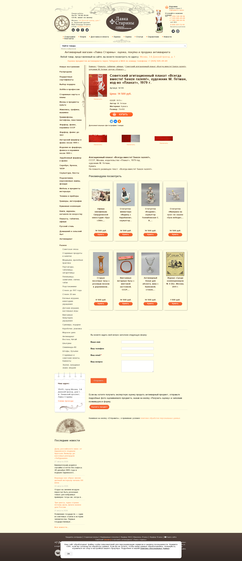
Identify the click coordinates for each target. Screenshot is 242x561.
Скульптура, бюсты (69, 173)
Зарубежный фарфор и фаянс (70, 159)
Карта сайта (171, 537)
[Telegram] (111, 121)
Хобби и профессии (70, 89)
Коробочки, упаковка (72, 328)
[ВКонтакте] (115, 121)
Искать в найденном (68, 48)
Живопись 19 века (140, 537)
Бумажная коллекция (70, 206)
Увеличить (98, 99)
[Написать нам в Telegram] (167, 30)
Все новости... (61, 527)
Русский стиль (67, 226)
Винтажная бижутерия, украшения (67, 318)
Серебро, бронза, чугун (68, 167)
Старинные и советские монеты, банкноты (71, 358)
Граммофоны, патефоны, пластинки (71, 118)
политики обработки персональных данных (160, 418)
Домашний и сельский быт (71, 233)
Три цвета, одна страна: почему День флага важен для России (67, 505)
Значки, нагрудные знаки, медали (71, 366)
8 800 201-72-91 (177, 25)
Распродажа (66, 71)
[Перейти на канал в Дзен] (82, 30)
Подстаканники (69, 286)
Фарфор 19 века (156, 537)
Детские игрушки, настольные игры (70, 309)
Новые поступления (69, 66)
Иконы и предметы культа (69, 103)
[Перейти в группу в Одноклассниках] (78, 30)
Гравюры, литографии (71, 201)
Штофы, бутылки (70, 351)
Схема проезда (65, 401)
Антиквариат (66, 239)
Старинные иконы (91, 537)
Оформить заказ (176, 10)
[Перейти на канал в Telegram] (87, 30)
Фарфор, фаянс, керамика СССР (68, 126)
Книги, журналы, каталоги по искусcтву (71, 213)
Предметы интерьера (74, 537)
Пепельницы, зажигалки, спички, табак (71, 279)
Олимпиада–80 (69, 347)
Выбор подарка (67, 84)
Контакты (69, 39)
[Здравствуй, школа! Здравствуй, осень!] (162, 22)
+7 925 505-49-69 (177, 18)
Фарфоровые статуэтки (109, 537)
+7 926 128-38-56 (177, 16)
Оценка (117, 37)
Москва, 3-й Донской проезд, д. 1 (157, 57)
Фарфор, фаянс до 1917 (69, 134)
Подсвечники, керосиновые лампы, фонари (70, 181)
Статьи (139, 37)
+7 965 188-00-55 (177, 20)
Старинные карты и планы (70, 96)
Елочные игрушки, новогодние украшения (70, 301)
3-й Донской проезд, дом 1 (89, 20)
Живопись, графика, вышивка (70, 111)
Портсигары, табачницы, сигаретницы (68, 270)
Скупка (128, 37)
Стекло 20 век (69, 294)
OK (68, 554)
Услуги (83, 37)
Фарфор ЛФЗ (126, 537)
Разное (63, 245)
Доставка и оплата (100, 37)
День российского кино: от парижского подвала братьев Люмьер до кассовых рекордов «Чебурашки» (68, 454)
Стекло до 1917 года (72, 290)
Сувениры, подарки (71, 324)
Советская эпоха (70, 249)
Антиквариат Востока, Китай (69, 338)
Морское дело (68, 332)
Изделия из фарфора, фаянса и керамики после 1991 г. (71, 150)
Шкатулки (66, 343)
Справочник (153, 37)
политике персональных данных (154, 548)
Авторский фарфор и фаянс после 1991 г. (70, 141)
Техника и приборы (69, 196)
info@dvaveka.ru (83, 26)
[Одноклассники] (119, 121)
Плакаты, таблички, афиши (69, 220)
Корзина (173, 7)
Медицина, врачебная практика (72, 261)
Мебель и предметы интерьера (70, 190)
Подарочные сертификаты (67, 78)
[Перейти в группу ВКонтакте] (73, 30)
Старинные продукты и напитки (72, 255)
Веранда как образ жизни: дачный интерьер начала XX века (68, 480)
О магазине (69, 37)
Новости (168, 37)
